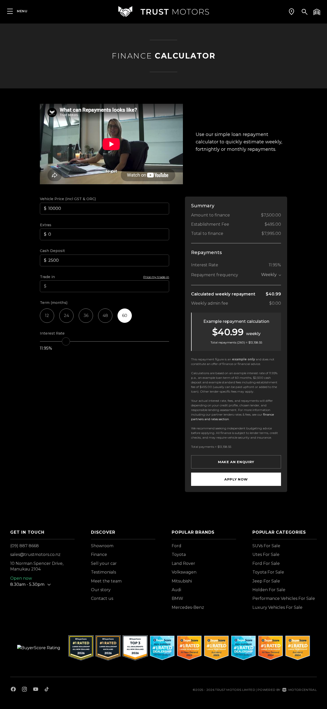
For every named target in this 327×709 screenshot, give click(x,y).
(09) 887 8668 (24, 545)
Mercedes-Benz (188, 607)
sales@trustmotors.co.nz (35, 554)
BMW (177, 598)
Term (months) (53, 302)
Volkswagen (184, 572)
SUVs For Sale (266, 545)
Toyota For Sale (268, 572)
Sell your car (104, 563)
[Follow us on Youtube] (36, 689)
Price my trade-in (156, 277)
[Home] (163, 11)
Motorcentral (302, 690)
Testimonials (103, 572)
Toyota (179, 554)
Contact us (102, 598)
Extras (45, 225)
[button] (291, 11)
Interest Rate (52, 333)
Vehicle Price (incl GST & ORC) (68, 199)
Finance (99, 554)
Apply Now (236, 479)
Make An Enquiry (236, 462)
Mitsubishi (182, 581)
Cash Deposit (52, 250)
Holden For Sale (268, 589)
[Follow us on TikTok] (47, 689)
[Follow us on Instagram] (24, 689)
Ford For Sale (266, 563)
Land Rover (183, 563)
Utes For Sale (265, 554)
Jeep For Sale (266, 581)
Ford (176, 545)
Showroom (102, 545)
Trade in (47, 277)
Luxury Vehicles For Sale (277, 607)
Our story (101, 589)
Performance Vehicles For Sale (283, 598)
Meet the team (106, 581)
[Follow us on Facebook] (13, 689)
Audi (176, 589)
